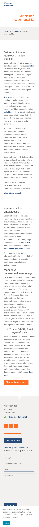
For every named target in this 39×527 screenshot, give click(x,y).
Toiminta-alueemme (12, 97)
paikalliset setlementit (13, 112)
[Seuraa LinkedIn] (16, 426)
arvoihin (30, 66)
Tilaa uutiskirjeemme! (16, 382)
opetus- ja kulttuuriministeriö (20, 248)
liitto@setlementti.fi (18, 417)
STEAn (27, 242)
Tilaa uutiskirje (13, 440)
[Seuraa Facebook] (6, 426)
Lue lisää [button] (14, 517)
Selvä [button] (7, 523)
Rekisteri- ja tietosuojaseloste (16, 448)
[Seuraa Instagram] (11, 426)
